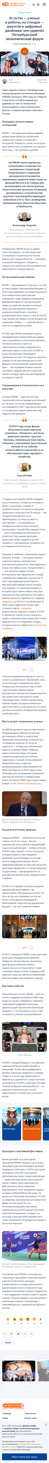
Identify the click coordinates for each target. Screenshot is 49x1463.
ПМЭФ (8, 1343)
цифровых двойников (13, 601)
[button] (18, 669)
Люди (5, 1418)
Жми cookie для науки (24, 1456)
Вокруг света (24, 13)
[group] (18, 1377)
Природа (7, 1414)
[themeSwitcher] (38, 4)
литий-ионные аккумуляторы (25, 783)
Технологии (30, 1414)
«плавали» (26, 608)
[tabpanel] (24, 648)
